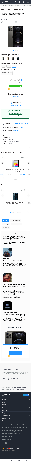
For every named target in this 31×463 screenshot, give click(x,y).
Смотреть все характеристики (10, 145)
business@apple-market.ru (17, 389)
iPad (3, 402)
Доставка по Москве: (10, 121)
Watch (4, 405)
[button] (12, 461)
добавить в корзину (15, 86)
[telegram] (24, 395)
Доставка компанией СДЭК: (12, 127)
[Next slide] (28, 163)
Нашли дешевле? (15, 82)
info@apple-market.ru (20, 387)
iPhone (4, 399)
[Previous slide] (2, 163)
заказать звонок (15, 384)
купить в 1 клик (15, 96)
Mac (3, 407)
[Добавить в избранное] (2, 157)
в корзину (22, 174)
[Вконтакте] (27, 395)
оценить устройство (15, 116)
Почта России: (8, 130)
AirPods (4, 410)
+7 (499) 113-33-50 (10, 379)
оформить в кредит (15, 105)
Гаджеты (5, 413)
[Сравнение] (22, 157)
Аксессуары (6, 415)
